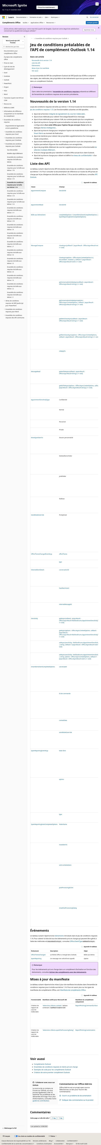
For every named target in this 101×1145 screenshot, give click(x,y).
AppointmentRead (37, 205)
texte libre (62, 751)
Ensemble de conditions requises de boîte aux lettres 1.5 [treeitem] (15, 261)
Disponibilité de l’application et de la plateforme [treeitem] (15, 127)
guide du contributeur (41, 1101)
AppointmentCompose (38, 191)
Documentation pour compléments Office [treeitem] (11, 52)
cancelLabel (63, 667)
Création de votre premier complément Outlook (52, 1072)
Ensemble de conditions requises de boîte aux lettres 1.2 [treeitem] (15, 286)
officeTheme (63, 554)
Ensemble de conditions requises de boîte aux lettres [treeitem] (15, 159)
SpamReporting (36, 958)
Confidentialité (72, 1141)
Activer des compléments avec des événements (67, 972)
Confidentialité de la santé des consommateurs (17, 1144)
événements (59, 936)
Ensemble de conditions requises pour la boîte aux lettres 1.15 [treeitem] (15, 176)
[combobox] (13, 41)
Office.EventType (76, 941)
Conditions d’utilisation (44, 1144)
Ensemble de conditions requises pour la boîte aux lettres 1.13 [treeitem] (15, 193)
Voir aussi (35, 71)
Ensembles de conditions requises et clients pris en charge (56, 1067)
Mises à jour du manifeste (40, 68)
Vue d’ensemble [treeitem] (12, 150)
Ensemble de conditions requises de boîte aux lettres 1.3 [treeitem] (15, 277)
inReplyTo (62, 351)
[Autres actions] (96, 38)
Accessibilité (58, 1144)
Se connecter (94, 17)
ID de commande (64, 693)
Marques (69, 1144)
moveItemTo (63, 845)
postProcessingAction (66, 888)
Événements (36, 65)
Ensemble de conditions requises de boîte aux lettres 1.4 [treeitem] (15, 269)
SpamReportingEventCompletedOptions (44, 824)
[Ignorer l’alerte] (97, 4)
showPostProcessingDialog (68, 908)
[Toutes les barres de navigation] (32, 38)
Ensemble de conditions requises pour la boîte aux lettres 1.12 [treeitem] (15, 201)
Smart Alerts (38, 133)
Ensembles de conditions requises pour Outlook (51, 38)
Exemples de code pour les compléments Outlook (52, 1070)
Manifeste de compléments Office (73, 990)
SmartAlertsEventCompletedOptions (43, 667)
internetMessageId (65, 604)
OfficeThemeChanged (38, 955)
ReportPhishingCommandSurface (86, 1005)
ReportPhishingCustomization (85, 1030)
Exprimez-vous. (89, 30)
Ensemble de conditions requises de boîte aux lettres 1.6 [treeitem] (15, 252)
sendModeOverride (65, 732)
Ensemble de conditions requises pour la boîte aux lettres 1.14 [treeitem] (15, 184)
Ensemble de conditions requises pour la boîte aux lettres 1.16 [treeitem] (15, 168)
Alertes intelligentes (48, 128)
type (60, 562)
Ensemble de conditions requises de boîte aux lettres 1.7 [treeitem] (15, 244)
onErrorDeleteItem (65, 865)
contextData (63, 720)
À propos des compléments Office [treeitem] (13, 58)
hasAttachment (64, 588)
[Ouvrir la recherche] (87, 17)
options (61, 779)
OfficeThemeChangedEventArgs (41, 554)
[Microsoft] (3, 17)
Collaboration (60, 1141)
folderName (63, 824)
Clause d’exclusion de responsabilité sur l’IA (16, 1141)
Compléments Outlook (42, 1064)
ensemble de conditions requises (66, 91)
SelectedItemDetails (37, 570)
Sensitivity (34, 618)
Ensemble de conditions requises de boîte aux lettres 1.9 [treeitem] (15, 227)
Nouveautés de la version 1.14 (42, 60)
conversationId (64, 570)
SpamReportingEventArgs (39, 751)
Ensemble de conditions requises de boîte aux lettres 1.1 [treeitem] (15, 294)
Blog (50, 1141)
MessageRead (35, 371)
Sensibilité (62, 191)
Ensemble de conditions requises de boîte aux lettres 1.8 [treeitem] (15, 235)
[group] (64, 555)
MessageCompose (37, 245)
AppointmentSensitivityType (40, 400)
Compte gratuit (92, 23)
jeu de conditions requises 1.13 (41, 109)
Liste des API (36, 63)
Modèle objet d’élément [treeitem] (15, 153)
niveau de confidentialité (82, 155)
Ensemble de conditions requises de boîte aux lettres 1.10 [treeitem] (15, 218)
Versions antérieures (40, 1141)
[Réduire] (24, 36)
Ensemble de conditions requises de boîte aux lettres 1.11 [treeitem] (15, 210)
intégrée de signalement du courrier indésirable (67, 114)
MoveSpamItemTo (37, 438)
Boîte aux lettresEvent (38, 215)
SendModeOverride (37, 515)
